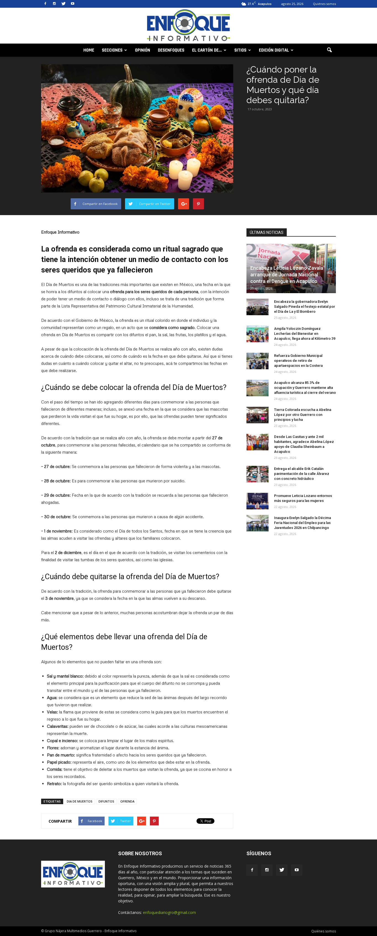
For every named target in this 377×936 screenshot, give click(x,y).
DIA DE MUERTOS (79, 801)
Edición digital (274, 50)
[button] (329, 50)
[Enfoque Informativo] (188, 26)
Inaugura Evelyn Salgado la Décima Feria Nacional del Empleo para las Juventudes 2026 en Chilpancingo (302, 523)
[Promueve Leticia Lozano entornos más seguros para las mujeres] (257, 501)
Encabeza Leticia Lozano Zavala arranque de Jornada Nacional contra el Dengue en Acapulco (286, 274)
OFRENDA (127, 801)
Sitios (240, 50)
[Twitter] (63, 4)
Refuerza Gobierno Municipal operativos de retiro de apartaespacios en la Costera (298, 361)
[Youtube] (72, 4)
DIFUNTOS (106, 801)
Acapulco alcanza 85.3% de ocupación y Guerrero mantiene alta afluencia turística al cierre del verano (305, 388)
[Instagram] (54, 4)
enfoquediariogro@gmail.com (169, 912)
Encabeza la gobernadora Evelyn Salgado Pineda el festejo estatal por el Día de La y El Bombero (304, 306)
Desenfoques (171, 50)
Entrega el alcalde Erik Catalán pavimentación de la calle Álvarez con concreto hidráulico (301, 474)
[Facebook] (45, 4)
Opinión (142, 50)
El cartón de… (207, 50)
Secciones (112, 50)
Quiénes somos (324, 4)
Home (88, 50)
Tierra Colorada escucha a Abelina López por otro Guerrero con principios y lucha (302, 415)
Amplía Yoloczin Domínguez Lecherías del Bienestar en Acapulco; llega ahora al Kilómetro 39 (304, 334)
